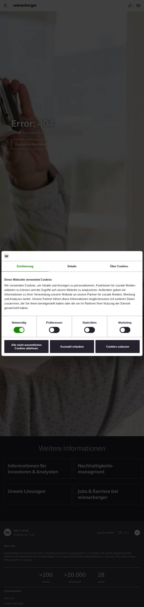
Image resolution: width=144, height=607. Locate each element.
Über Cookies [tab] (119, 266)
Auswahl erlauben (72, 346)
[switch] (54, 330)
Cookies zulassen (117, 346)
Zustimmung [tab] (25, 266)
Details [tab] (72, 266)
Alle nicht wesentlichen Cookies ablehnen (26, 346)
